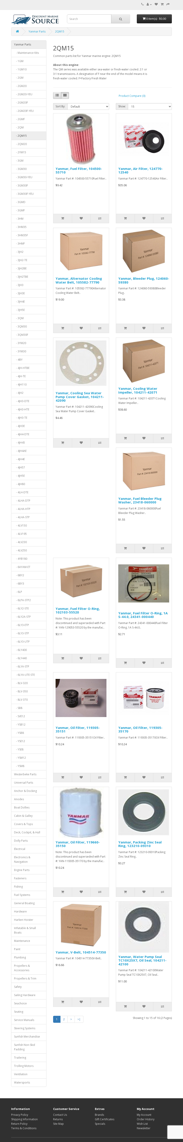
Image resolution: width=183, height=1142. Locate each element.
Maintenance (22, 941)
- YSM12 (20, 758)
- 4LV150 (20, 525)
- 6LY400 (20, 650)
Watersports (22, 1082)
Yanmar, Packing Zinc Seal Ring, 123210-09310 (140, 844)
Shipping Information (24, 1119)
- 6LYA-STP (21, 666)
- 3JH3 (18, 285)
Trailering (20, 1058)
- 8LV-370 (21, 700)
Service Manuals (24, 1020)
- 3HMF (19, 243)
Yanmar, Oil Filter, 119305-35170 (140, 729)
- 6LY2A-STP (22, 617)
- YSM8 (19, 766)
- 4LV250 (20, 550)
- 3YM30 (20, 351)
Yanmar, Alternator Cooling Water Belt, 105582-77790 (79, 280)
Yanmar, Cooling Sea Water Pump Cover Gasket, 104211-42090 (80, 397)
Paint (17, 949)
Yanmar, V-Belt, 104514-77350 (81, 952)
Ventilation (20, 1074)
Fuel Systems (22, 895)
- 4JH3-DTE (21, 401)
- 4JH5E (19, 476)
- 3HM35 (20, 227)
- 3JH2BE (20, 268)
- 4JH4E (19, 459)
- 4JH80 (19, 484)
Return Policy (19, 1124)
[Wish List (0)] (156, 4)
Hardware (20, 911)
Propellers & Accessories (22, 968)
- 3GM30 (20, 169)
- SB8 (18, 708)
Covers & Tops (23, 824)
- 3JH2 (18, 252)
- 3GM (18, 161)
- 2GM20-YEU (23, 94)
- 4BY (18, 360)
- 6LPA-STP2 (22, 600)
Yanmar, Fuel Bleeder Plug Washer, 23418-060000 (140, 500)
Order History (145, 1119)
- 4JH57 (19, 467)
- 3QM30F (21, 335)
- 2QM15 (20, 136)
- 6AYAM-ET (22, 567)
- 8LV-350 (21, 691)
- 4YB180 (20, 559)
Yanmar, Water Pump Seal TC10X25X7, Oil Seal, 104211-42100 (142, 960)
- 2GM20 (20, 86)
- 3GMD (19, 202)
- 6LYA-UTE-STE (24, 675)
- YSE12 (19, 741)
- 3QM (19, 318)
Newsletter (143, 1128)
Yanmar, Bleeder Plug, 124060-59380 (143, 280)
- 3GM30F (21, 185)
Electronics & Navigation (22, 859)
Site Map (58, 1124)
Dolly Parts (21, 841)
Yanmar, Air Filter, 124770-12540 (140, 170)
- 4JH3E (19, 426)
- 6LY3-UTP (22, 642)
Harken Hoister (23, 920)
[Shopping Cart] (162, 4)
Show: (122, 106)
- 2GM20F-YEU (24, 111)
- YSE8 (18, 749)
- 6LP (18, 592)
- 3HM (18, 219)
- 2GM (18, 78)
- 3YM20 (20, 343)
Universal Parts (23, 782)
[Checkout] (168, 4)
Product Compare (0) (132, 96)
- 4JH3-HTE (21, 409)
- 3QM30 (20, 326)
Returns (58, 1119)
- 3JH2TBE (21, 277)
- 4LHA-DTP (22, 501)
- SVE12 (19, 716)
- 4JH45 (19, 442)
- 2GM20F (21, 102)
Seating (18, 1012)
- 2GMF (19, 119)
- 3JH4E (19, 301)
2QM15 (59, 31)
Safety (18, 987)
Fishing (18, 886)
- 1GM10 (20, 69)
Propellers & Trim (25, 978)
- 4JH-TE (20, 376)
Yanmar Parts (37, 31)
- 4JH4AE (20, 451)
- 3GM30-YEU (23, 177)
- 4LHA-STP (22, 517)
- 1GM (18, 61)
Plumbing (20, 957)
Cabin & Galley (23, 816)
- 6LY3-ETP (21, 625)
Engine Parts (21, 870)
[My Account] (149, 4)
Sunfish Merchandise (27, 1036)
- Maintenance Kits (26, 53)
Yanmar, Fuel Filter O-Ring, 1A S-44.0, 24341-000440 (143, 615)
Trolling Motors (23, 1066)
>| (79, 1019)
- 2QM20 (20, 144)
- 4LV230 (20, 542)
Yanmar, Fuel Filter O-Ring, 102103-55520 (78, 610)
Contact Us (60, 1115)
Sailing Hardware (24, 995)
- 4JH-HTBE (21, 368)
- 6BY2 (19, 575)
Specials (100, 1124)
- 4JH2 (18, 393)
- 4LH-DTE (21, 492)
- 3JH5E (19, 310)
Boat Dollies (21, 807)
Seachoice (20, 1003)
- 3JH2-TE (20, 260)
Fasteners (20, 878)
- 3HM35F (21, 235)
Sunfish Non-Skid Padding (24, 1047)
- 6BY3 (19, 583)
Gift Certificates (104, 1119)
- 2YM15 (20, 152)
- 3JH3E (19, 293)
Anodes (19, 799)
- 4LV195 (20, 534)
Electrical (19, 849)
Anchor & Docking (25, 791)
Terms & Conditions (23, 1128)
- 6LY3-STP (21, 633)
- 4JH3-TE (20, 418)
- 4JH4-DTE (21, 434)
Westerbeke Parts (25, 774)
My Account (144, 1115)
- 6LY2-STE (21, 608)
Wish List (142, 1124)
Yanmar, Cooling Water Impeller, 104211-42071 (137, 390)
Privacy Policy (19, 1115)
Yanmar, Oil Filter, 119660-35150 (78, 844)
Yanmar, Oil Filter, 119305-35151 (78, 729)
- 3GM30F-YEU (24, 194)
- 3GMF (19, 210)
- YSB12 (19, 724)
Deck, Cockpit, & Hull (27, 832)
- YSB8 (19, 733)
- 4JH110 (20, 384)
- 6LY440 (20, 658)
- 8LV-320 (21, 683)
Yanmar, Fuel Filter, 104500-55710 (79, 170)
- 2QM (19, 127)
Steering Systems (24, 1028)
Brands (99, 1115)
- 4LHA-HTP (22, 509)
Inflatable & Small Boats (25, 930)
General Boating (24, 903)
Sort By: (60, 106)
